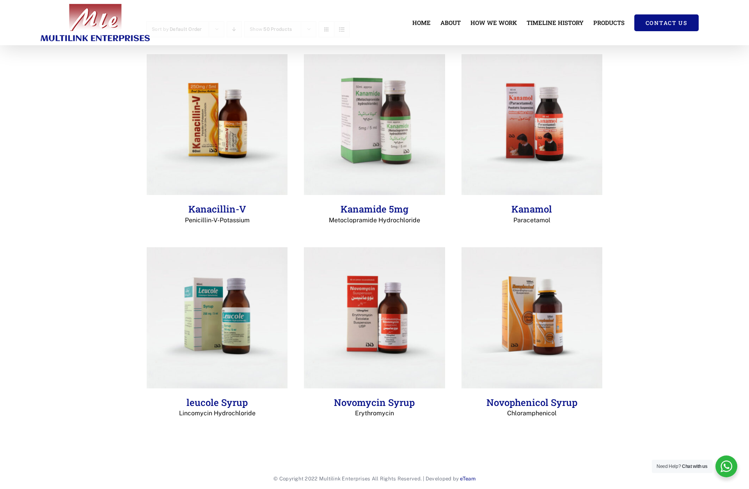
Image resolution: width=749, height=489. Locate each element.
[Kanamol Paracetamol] (531, 124)
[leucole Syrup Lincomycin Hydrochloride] (217, 317)
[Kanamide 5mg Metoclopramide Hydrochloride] (374, 124)
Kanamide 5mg (374, 213)
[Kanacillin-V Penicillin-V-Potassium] (217, 124)
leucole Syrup (217, 406)
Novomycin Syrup (374, 406)
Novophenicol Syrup (531, 406)
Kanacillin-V (217, 213)
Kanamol (531, 213)
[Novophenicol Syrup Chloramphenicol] (531, 317)
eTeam (467, 479)
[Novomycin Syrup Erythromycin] (374, 317)
